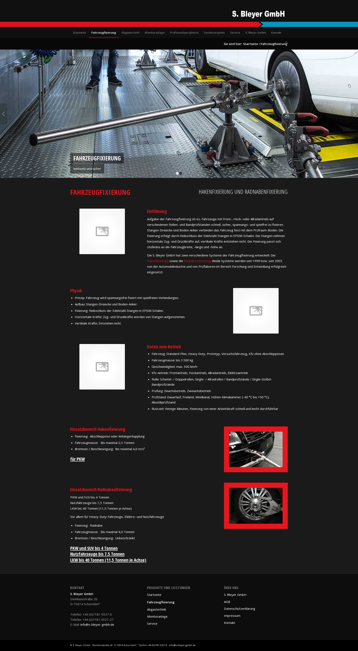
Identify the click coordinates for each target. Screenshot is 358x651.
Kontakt (229, 623)
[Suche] (285, 43)
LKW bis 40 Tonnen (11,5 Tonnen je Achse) (108, 560)
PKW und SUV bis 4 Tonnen (94, 548)
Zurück (3, 113)
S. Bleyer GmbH (235, 595)
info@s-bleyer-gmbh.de (97, 624)
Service (152, 623)
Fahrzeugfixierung (161, 602)
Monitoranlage (157, 616)
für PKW (77, 459)
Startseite (154, 595)
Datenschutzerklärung (239, 608)
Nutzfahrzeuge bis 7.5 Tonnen (97, 554)
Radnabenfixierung (197, 261)
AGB (227, 602)
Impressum (232, 615)
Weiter (354, 113)
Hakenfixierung (158, 261)
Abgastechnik (156, 609)
